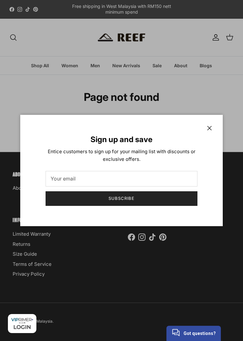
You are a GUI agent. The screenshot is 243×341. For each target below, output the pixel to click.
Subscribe (121, 198)
